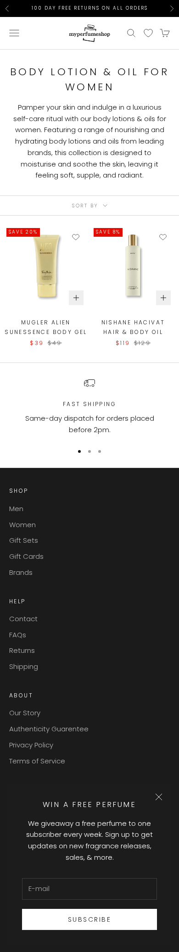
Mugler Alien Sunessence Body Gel (46, 326)
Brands (21, 572)
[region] (89, 406)
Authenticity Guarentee (49, 729)
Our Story (24, 713)
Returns (22, 650)
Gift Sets (23, 540)
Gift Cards (26, 556)
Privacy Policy (31, 745)
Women (22, 524)
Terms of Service (37, 761)
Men (16, 508)
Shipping (23, 666)
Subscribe (90, 919)
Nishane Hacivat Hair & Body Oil (133, 326)
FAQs (17, 635)
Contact (23, 619)
